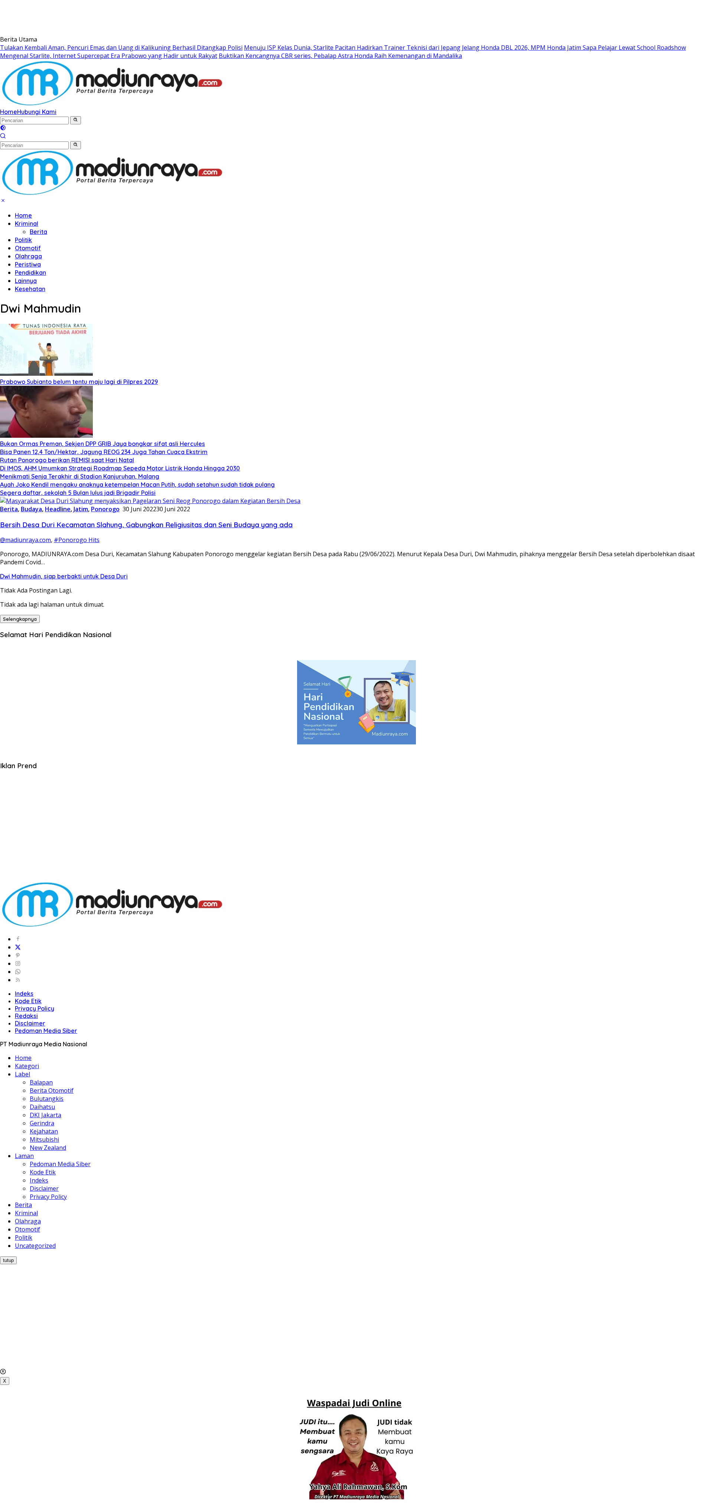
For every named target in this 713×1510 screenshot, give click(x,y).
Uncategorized (35, 1246)
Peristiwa (28, 264)
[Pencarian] (3, 137)
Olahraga (28, 256)
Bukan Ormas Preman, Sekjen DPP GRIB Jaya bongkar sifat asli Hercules (102, 443)
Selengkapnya (20, 619)
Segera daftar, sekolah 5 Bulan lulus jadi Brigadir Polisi (78, 492)
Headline (58, 509)
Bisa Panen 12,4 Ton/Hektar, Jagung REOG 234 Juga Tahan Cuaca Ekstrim (104, 452)
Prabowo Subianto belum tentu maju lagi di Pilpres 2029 (79, 381)
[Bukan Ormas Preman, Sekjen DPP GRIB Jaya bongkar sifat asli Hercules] (46, 435)
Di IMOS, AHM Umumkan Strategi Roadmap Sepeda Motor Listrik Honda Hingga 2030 (120, 468)
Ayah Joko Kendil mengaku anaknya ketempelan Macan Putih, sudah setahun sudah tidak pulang (137, 484)
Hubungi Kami (36, 111)
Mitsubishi (44, 1139)
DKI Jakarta (45, 1115)
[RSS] (18, 980)
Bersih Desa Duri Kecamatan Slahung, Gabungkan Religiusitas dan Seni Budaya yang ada (146, 524)
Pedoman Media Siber (46, 1030)
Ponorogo (105, 509)
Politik (23, 240)
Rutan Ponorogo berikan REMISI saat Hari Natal (67, 460)
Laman (24, 1156)
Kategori (27, 1066)
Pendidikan (30, 272)
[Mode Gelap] (3, 128)
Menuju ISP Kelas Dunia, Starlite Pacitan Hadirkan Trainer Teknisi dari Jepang (352, 47)
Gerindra (42, 1123)
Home (8, 111)
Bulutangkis (47, 1099)
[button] (75, 120)
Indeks (24, 993)
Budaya (31, 509)
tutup (8, 1260)
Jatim (81, 509)
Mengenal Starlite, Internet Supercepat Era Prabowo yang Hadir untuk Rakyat (108, 56)
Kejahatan (44, 1131)
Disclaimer (30, 1023)
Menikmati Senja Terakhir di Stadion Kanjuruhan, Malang (79, 476)
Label (22, 1074)
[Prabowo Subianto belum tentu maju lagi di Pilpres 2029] (46, 373)
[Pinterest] (18, 955)
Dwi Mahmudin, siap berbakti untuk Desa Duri (64, 576)
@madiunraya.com (25, 540)
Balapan (41, 1082)
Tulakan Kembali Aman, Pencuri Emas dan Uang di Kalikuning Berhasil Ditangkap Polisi (121, 47)
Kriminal (26, 223)
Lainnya (26, 280)
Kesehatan (30, 289)
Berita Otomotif (52, 1090)
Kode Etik (28, 1001)
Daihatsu (42, 1107)
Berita (38, 231)
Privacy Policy (34, 1008)
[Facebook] (18, 939)
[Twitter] (18, 947)
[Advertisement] (135, 16)
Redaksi (26, 1016)
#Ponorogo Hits (77, 540)
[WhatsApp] (18, 972)
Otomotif (28, 248)
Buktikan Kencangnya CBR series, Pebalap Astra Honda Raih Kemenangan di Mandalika (340, 56)
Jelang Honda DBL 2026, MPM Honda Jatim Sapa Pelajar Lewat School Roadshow (574, 47)
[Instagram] (18, 963)
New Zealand (48, 1148)
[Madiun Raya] (113, 104)
